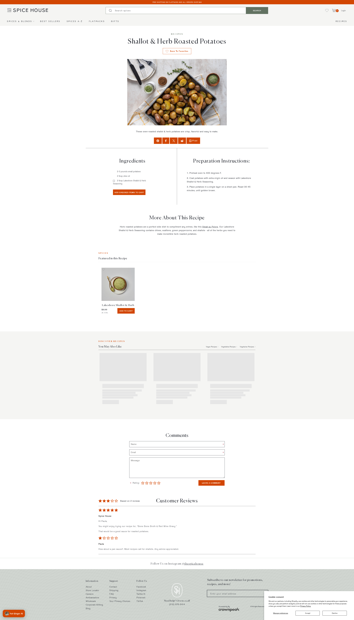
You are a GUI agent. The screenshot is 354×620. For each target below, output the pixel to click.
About (89, 586)
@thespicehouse (192, 563)
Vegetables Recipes (228, 347)
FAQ (111, 594)
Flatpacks (97, 21)
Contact (113, 586)
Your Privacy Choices (119, 601)
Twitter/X (140, 594)
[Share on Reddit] (182, 141)
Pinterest (140, 597)
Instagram (141, 590)
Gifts (115, 21)
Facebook (141, 586)
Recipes (341, 21)
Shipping (114, 590)
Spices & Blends (19, 21)
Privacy (113, 597)
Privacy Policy (305, 606)
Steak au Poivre (210, 226)
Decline (334, 613)
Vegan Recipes (211, 347)
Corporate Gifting (94, 604)
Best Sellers (50, 21)
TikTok (139, 601)
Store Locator (92, 590)
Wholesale (91, 601)
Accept (307, 613)
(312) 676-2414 (177, 604)
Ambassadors (92, 597)
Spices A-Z (75, 21)
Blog (88, 608)
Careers (89, 594)
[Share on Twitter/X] (174, 141)
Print (194, 140)
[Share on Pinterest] (158, 141)
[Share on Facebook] (165, 141)
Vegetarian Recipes (247, 347)
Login (343, 10)
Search (257, 10)
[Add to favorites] (103, 269)
